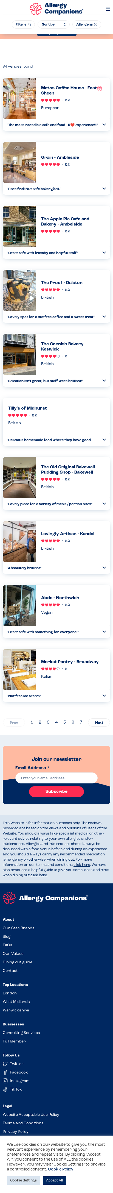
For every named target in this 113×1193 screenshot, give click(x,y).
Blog (6, 937)
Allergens (84, 24)
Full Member (14, 1041)
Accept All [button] (54, 1180)
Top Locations (15, 985)
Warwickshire (16, 1010)
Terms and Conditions (23, 1123)
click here (82, 865)
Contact (10, 971)
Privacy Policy (16, 1132)
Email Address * (32, 768)
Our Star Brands (19, 928)
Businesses (13, 1024)
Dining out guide (17, 962)
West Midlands (16, 1002)
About (8, 920)
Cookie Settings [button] (23, 1180)
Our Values (13, 954)
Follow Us (11, 1055)
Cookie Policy (60, 1169)
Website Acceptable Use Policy (31, 1115)
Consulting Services (21, 1033)
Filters (21, 24)
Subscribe (56, 791)
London (10, 993)
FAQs (7, 945)
